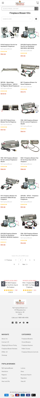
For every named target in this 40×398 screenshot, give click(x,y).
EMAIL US (5, 352)
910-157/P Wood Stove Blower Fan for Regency (8, 121)
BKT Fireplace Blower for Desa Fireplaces (29, 83)
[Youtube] (27, 322)
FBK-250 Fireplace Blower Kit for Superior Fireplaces (29, 234)
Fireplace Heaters (27, 345)
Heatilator (5, 371)
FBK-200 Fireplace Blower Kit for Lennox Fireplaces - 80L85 (29, 122)
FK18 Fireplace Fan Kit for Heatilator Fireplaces (9, 45)
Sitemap (4, 355)
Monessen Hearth (26, 375)
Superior (4, 378)
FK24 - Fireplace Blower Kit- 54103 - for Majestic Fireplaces (29, 285)
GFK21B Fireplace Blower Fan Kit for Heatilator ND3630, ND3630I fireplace (9, 235)
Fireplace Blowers (27, 339)
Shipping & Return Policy (9, 345)
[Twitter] (20, 322)
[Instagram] (16, 322)
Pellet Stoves (26, 348)
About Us (4, 339)
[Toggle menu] (3, 3)
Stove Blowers (26, 342)
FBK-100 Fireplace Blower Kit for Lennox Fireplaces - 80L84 (9, 159)
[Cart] (37, 3)
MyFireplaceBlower (7, 368)
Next (24, 264)
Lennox (23, 368)
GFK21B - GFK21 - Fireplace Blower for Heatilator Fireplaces (29, 197)
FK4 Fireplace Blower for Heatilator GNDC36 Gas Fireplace (9, 197)
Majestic (4, 375)
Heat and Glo (6, 381)
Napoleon (24, 378)
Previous (9, 260)
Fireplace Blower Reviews (9, 348)
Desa (22, 371)
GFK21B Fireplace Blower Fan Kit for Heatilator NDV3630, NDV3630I (29, 46)
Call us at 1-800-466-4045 (20, 317)
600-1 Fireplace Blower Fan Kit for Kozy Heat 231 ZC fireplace (29, 159)
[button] (36, 19)
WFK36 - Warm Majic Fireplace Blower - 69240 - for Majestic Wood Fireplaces (10, 84)
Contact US (5, 342)
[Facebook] (12, 322)
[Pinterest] (23, 322)
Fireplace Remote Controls (30, 352)
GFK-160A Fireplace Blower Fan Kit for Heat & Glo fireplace (10, 285)
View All (23, 381)
